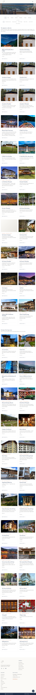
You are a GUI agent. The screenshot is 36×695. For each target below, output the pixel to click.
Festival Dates (3, 683)
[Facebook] (3, 668)
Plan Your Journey (3, 678)
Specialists (2, 681)
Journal (2, 684)
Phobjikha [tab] (20, 17)
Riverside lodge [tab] (20, 21)
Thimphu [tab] (12, 17)
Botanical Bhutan (21, 666)
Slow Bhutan (20, 662)
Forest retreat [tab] (31, 21)
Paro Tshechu (21, 665)
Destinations (2, 674)
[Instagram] (1, 668)
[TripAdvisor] (6, 668)
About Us (2, 677)
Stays (1, 680)
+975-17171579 (15, 675)
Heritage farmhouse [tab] (8, 21)
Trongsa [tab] (25, 17)
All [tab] (5, 17)
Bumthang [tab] (29, 17)
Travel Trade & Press (4, 687)
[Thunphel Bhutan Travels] (2, 662)
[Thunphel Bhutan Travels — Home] (4, 1)
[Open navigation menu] (32, 1)
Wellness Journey (21, 668)
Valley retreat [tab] (25, 21)
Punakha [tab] (16, 17)
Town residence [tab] (18, 23)
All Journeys (20, 669)
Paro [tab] (8, 17)
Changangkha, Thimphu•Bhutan (17, 674)
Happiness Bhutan (21, 663)
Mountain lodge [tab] (14, 21)
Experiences (2, 675)
